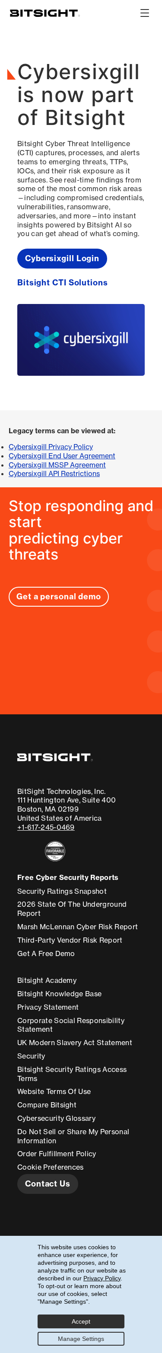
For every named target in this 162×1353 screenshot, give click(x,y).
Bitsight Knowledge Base (59, 993)
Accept (81, 1321)
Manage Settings (81, 1338)
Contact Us (47, 1184)
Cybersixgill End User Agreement (62, 455)
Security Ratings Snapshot (62, 891)
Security (31, 1056)
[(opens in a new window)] (66, 851)
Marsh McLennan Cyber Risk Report (77, 926)
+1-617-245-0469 (46, 827)
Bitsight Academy (46, 980)
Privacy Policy (102, 1278)
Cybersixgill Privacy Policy (51, 446)
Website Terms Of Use (54, 1091)
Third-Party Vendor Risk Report (70, 940)
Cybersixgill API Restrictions (54, 473)
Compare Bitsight (46, 1104)
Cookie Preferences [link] (50, 1167)
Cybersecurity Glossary (56, 1118)
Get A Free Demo (46, 953)
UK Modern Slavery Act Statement (74, 1042)
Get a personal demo (58, 596)
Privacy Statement (48, 1007)
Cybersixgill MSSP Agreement (57, 465)
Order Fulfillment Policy (56, 1153)
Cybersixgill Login (62, 258)
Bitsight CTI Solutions (62, 283)
